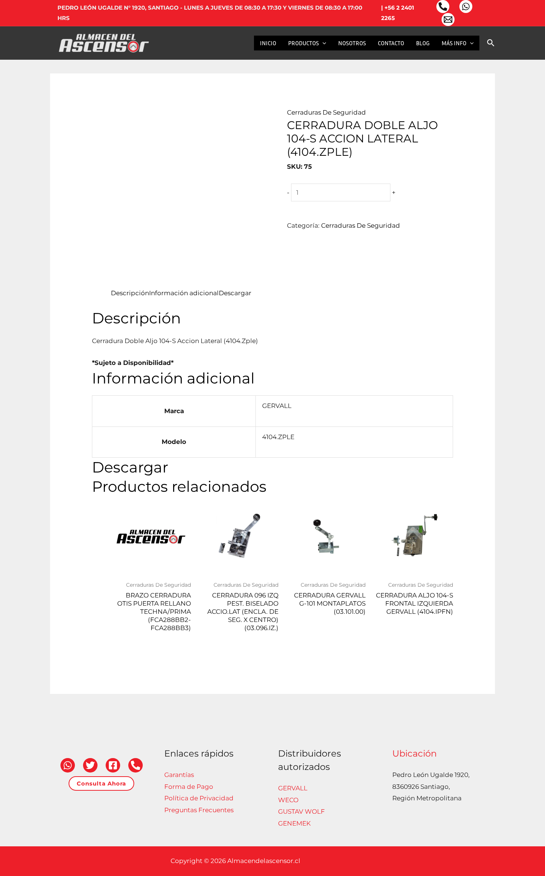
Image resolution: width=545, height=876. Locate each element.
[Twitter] (90, 765)
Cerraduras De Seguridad (326, 112)
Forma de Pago (188, 786)
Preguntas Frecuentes (199, 810)
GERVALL (292, 788)
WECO (288, 800)
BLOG (423, 43)
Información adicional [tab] (184, 293)
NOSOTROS (352, 43)
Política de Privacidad (199, 798)
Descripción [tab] (130, 293)
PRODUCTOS (303, 43)
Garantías (179, 774)
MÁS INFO (454, 43)
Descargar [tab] (235, 293)
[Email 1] (448, 19)
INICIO (268, 43)
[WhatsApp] (465, 6)
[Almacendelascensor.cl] (103, 42)
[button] (322, 43)
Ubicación (414, 753)
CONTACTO (391, 43)
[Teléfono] (442, 6)
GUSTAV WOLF (301, 811)
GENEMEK (294, 823)
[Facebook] (113, 765)
